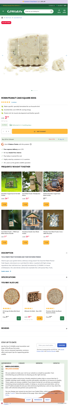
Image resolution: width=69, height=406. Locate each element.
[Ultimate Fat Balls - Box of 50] (33, 296)
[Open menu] (3, 11)
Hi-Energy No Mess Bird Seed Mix (11, 312)
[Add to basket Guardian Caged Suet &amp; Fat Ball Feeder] (4, 204)
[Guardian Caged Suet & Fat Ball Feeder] (11, 182)
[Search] (51, 11)
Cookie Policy (50, 393)
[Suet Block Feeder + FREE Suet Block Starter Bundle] (11, 220)
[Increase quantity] (9, 131)
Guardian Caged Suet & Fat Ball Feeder (10, 194)
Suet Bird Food (18, 17)
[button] (5, 102)
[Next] (66, 55)
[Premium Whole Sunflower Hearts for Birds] (55, 296)
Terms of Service (51, 351)
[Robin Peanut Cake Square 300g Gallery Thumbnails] (34, 90)
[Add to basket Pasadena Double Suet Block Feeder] (25, 242)
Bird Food (8, 17)
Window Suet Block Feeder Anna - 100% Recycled (53, 232)
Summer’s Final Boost (30, 1)
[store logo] (14, 11)
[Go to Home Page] (2, 18)
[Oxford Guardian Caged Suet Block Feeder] (53, 182)
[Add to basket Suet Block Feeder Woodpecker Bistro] (25, 204)
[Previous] (2, 55)
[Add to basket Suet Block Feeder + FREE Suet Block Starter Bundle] (4, 242)
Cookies (12, 393)
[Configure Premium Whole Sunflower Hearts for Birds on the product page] (62, 318)
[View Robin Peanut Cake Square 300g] (31, 90)
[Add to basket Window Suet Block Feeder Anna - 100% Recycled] (46, 242)
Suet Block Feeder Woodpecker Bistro (31, 194)
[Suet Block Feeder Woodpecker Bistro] (32, 182)
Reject (48, 400)
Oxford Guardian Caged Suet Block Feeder (51, 194)
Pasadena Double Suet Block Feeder (30, 232)
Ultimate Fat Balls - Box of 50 (32, 311)
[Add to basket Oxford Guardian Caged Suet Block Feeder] (46, 204)
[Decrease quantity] (2, 131)
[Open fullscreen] (34, 54)
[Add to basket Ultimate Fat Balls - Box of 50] (40, 318)
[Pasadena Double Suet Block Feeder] (32, 220)
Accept (28, 400)
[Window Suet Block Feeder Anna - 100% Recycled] (53, 220)
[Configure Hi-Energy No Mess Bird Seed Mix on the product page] (19, 318)
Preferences (38, 400)
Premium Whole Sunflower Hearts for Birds (54, 312)
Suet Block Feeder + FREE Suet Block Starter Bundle (10, 232)
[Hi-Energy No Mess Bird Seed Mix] (11, 296)
